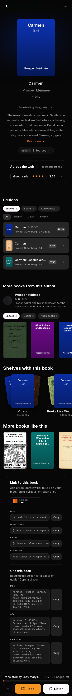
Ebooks (11, 208)
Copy (56, 517)
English (18, 216)
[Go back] (6, 6)
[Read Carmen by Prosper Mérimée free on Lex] (25, 501)
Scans (29, 208)
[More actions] (65, 6)
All (6, 216)
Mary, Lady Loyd (44, 107)
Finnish (44, 216)
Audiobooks (49, 208)
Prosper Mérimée (36, 90)
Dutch (31, 216)
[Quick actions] (8, 689)
